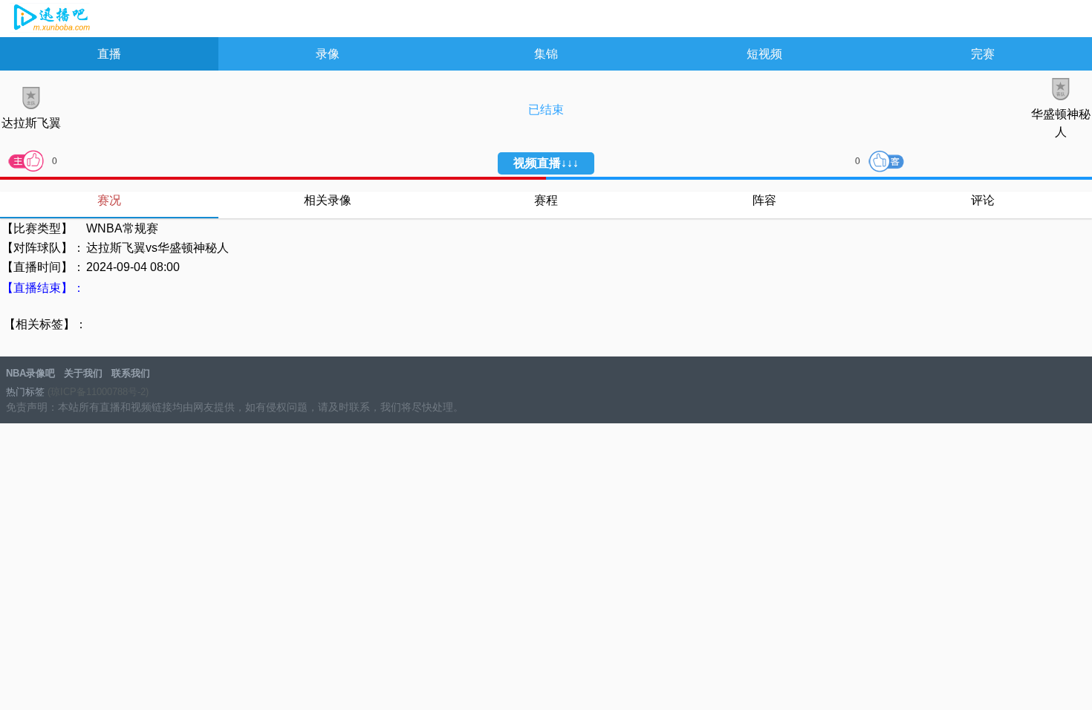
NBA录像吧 (50, 19)
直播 (109, 54)
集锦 (546, 54)
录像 (327, 54)
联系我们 (130, 373)
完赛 (983, 54)
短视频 (764, 54)
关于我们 (83, 373)
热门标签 (25, 391)
